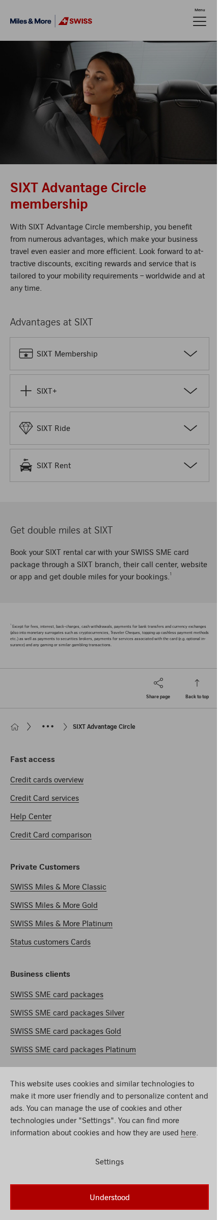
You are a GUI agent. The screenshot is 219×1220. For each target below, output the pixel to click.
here (188, 1132)
